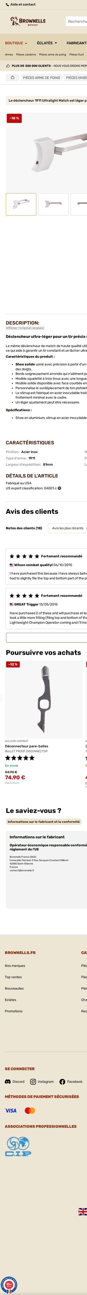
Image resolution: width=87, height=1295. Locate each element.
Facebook (74, 1082)
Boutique (14, 43)
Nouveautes (14, 988)
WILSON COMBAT (16, 741)
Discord (18, 1082)
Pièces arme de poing (52, 54)
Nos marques (15, 966)
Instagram (46, 1082)
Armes (9, 54)
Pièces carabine (26, 54)
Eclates (10, 1000)
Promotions (13, 1011)
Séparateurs (12, 782)
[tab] (44, 821)
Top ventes (13, 977)
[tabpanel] (44, 722)
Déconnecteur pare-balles (26, 746)
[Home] (11, 77)
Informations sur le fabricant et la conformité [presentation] (44, 822)
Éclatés (45, 43)
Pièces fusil (76, 54)
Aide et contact (23, 4)
